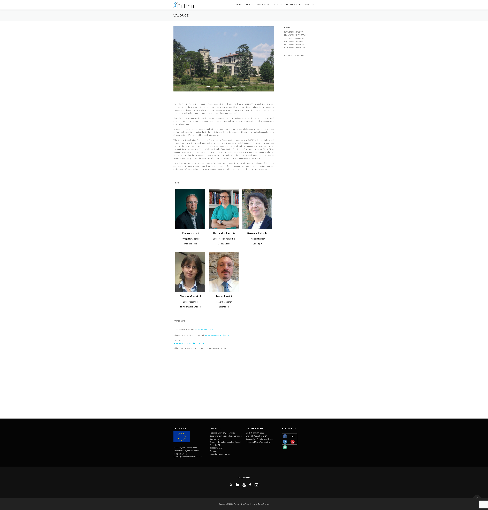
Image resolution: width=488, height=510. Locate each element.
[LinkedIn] (237, 484)
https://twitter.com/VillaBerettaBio (189, 343)
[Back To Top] (477, 498)
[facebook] (250, 484)
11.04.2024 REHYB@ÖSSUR (295, 35)
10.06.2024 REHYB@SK (293, 32)
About (249, 5)
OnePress (245, 504)
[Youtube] (244, 484)
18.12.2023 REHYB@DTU (294, 44)
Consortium (263, 5)
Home (239, 5)
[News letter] (256, 484)
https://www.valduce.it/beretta (217, 335)
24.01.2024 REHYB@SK (293, 41)
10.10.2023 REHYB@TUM (294, 47)
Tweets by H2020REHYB (294, 56)
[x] (231, 484)
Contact (310, 5)
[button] (181, 58)
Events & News (293, 5)
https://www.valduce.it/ (204, 329)
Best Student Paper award (295, 38)
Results (278, 5)
